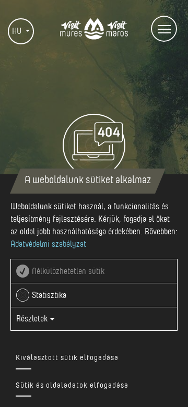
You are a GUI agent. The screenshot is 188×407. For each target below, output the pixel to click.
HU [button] (18, 31)
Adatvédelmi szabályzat (48, 244)
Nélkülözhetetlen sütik (68, 271)
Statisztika (49, 295)
